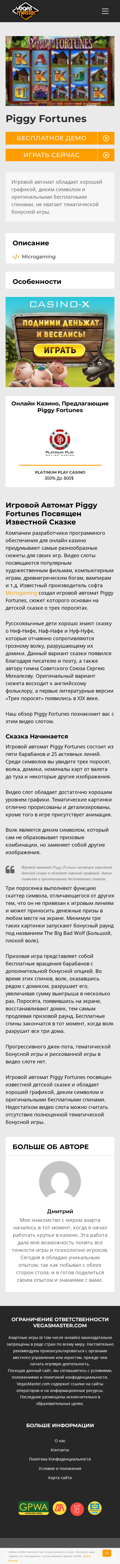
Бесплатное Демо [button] (52, 138)
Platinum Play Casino (60, 472)
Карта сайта (60, 1477)
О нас (60, 1440)
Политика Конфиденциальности (60, 1459)
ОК (107, 1553)
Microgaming (21, 592)
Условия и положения (60, 1468)
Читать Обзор (83, 455)
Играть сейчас (51, 154)
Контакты (60, 1449)
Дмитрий (60, 1211)
